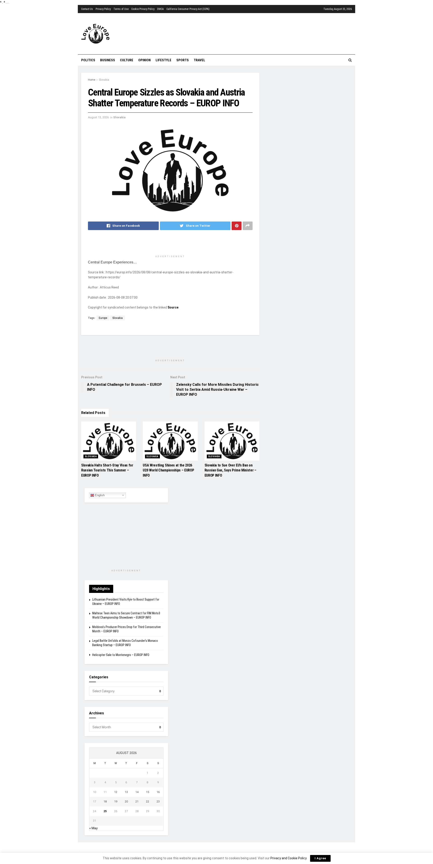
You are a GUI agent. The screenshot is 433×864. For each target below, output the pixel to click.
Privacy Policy (103, 9)
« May (93, 828)
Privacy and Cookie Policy (288, 858)
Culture (126, 60)
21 (136, 801)
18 (105, 801)
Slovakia (104, 79)
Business (107, 60)
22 (147, 801)
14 (136, 792)
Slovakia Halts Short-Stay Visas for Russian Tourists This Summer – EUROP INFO (107, 470)
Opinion (144, 60)
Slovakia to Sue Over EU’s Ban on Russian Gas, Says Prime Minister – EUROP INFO (230, 470)
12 (115, 792)
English (99, 495)
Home (91, 79)
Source (173, 307)
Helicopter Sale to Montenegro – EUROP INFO (120, 655)
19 (115, 801)
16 (158, 792)
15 (147, 792)
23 (158, 801)
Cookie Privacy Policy (142, 9)
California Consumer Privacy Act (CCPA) (188, 9)
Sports (182, 60)
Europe (103, 318)
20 (126, 801)
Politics (88, 60)
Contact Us (87, 9)
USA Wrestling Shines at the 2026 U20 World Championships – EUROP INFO (168, 470)
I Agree (320, 858)
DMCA (160, 9)
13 (126, 792)
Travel (199, 60)
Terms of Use (121, 9)
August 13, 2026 (98, 117)
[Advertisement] (242, 33)
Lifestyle (163, 60)
